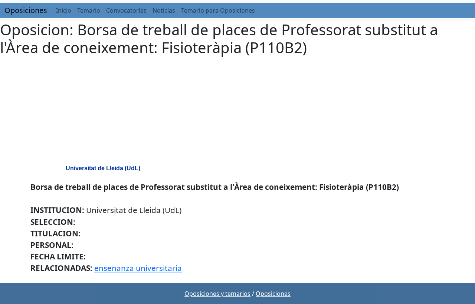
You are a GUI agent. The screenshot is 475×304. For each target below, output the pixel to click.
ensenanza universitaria (138, 268)
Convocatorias (126, 10)
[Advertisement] (237, 111)
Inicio (63, 10)
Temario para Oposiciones (218, 10)
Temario (88, 10)
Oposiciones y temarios (217, 294)
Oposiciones (25, 10)
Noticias (164, 10)
